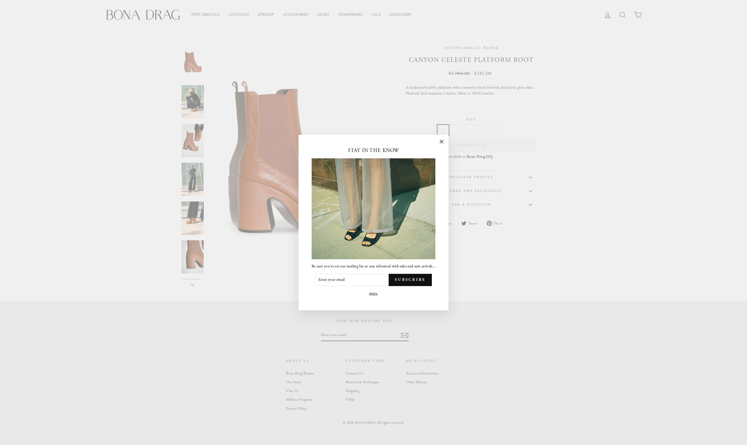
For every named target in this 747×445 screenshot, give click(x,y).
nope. (373, 293)
